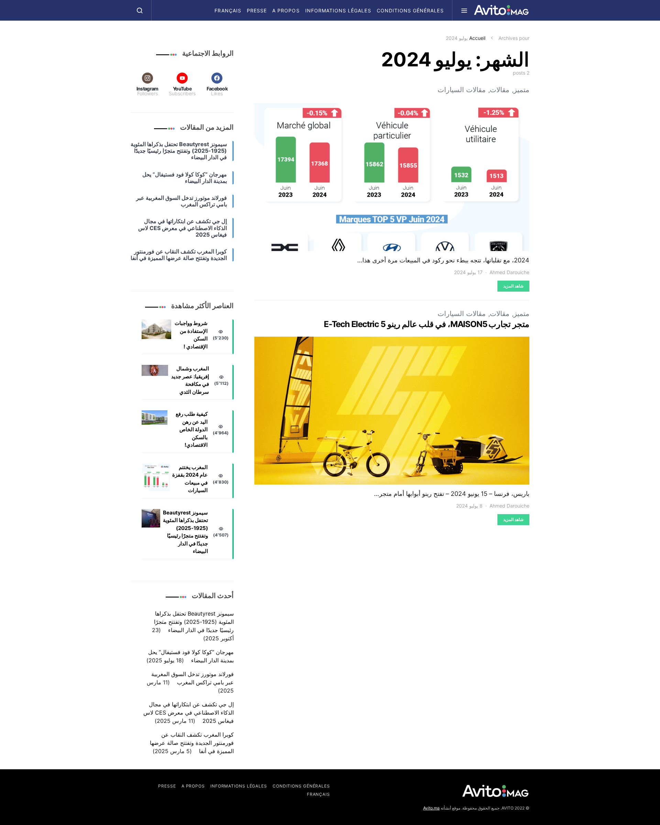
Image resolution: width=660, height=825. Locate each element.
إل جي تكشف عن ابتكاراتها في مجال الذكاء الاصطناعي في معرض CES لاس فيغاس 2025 (188, 712)
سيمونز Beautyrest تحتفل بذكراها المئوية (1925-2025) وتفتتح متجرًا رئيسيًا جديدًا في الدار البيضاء (185, 532)
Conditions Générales (410, 10)
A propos (285, 10)
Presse (257, 10)
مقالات (499, 90)
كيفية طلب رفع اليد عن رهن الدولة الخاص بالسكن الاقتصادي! (192, 429)
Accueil (477, 38)
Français (227, 10)
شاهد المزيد (513, 286)
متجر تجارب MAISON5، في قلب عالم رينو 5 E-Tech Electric (426, 324)
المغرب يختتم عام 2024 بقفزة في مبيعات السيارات (190, 479)
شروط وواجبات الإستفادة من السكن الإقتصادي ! (191, 335)
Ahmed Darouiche (509, 272)
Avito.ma (431, 808)
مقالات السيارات (462, 90)
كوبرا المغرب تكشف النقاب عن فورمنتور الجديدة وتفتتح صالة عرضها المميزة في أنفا (192, 743)
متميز (521, 90)
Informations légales (338, 10)
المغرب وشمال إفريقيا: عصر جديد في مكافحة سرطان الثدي (190, 380)
